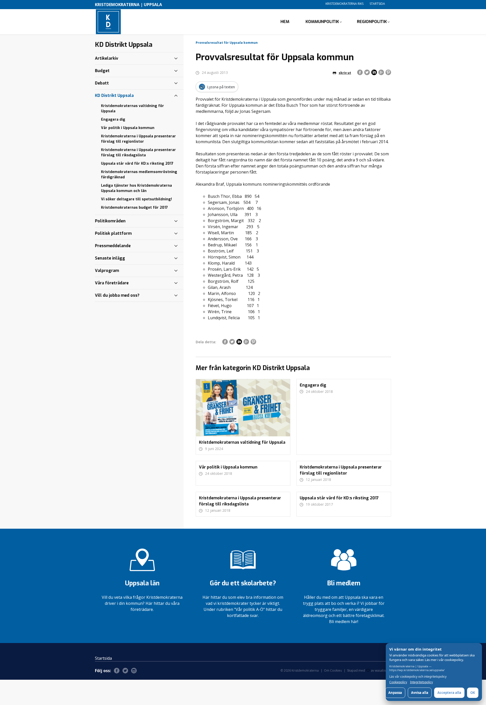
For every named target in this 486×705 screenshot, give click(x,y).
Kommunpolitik (322, 21)
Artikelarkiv (106, 58)
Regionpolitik (372, 21)
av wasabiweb (381, 670)
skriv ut (345, 73)
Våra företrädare (112, 283)
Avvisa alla (419, 692)
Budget (102, 70)
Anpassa (395, 692)
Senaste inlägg (110, 258)
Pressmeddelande (113, 245)
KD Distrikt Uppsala (114, 95)
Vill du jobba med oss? (117, 295)
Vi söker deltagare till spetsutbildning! (136, 199)
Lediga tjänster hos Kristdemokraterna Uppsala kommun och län (136, 188)
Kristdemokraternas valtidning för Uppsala (132, 108)
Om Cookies (333, 670)
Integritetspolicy (421, 682)
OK (472, 692)
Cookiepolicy (398, 682)
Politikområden (110, 221)
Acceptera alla (449, 692)
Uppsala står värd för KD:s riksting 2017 (137, 163)
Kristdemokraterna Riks (344, 4)
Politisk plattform (113, 233)
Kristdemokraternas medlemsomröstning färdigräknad (139, 174)
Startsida (377, 4)
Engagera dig (113, 119)
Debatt (102, 83)
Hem (284, 21)
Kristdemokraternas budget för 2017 (134, 207)
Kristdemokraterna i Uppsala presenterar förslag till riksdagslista (138, 152)
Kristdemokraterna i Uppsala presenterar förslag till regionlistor (138, 139)
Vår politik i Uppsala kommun (127, 127)
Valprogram (107, 270)
